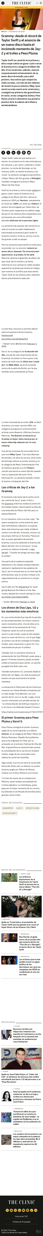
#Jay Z (19, 808)
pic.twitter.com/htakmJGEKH (15, 597)
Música (4, 31)
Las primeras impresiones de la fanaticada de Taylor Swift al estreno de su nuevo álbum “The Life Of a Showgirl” (29, 883)
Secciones (41, 3)
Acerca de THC (21, 1216)
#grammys (8, 808)
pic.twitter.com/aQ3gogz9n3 (15, 339)
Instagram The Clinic (15, 1210)
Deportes (6, 919)
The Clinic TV (23, 1210)
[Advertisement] (21, 303)
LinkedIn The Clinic (27, 1210)
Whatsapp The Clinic (19, 1210)
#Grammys (24, 587)
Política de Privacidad (21, 1222)
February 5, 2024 (27, 602)
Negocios (18, 1131)
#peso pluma (32, 808)
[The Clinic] (4, 3)
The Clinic (37, 145)
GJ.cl (39, 1232)
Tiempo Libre (25, 874)
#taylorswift (7, 335)
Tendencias (25, 934)
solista (35, 190)
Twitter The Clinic (7, 1210)
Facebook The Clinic (11, 1210)
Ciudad (17, 1026)
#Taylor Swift (10, 813)
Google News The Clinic (35, 1210)
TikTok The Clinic (31, 1210)
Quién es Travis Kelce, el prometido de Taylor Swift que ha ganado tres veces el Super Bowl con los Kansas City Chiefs (20, 925)
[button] (3, 153)
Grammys (9, 503)
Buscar (37, 3)
